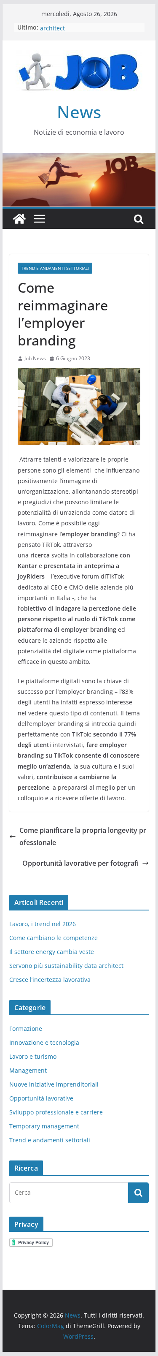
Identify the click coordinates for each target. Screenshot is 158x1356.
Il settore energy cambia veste (51, 952)
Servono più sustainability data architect (66, 966)
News (79, 111)
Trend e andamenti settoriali (55, 268)
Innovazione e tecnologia (44, 1042)
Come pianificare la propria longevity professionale (82, 836)
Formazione (25, 1028)
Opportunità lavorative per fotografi (80, 863)
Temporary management (44, 1126)
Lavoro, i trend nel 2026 (42, 924)
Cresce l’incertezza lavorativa (50, 980)
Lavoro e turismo (32, 1056)
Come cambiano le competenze (53, 938)
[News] (19, 219)
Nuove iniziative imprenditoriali (54, 1084)
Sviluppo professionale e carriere (56, 1112)
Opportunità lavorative (41, 1098)
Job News (35, 358)
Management (28, 1070)
